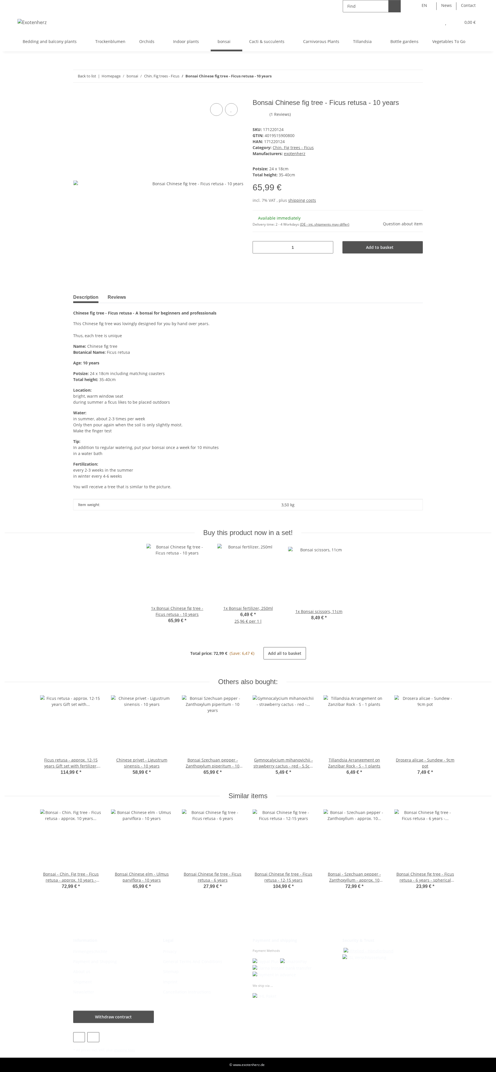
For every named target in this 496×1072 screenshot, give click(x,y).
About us (81, 971)
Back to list (87, 76)
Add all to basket (284, 653)
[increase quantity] (327, 247)
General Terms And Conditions (192, 961)
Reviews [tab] (117, 297)
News (446, 5)
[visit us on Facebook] (79, 1037)
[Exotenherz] (32, 22)
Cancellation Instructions (187, 992)
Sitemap (171, 971)
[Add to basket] (77, 95)
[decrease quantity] (259, 247)
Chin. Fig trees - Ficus (293, 147)
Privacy (170, 951)
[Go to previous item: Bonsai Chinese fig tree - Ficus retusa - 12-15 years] (404, 76)
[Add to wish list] (231, 109)
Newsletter (83, 992)
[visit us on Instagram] (93, 1037)
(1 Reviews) (280, 114)
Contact (468, 5)
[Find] (394, 6)
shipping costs (302, 200)
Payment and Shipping (95, 961)
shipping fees (124, 1050)
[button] (434, 22)
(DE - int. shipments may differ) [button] (324, 224)
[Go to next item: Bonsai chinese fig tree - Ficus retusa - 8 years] (416, 76)
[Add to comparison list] (216, 109)
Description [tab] (85, 297)
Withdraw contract (113, 1017)
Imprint (170, 982)
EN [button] (424, 5)
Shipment (82, 982)
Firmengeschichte (90, 951)
